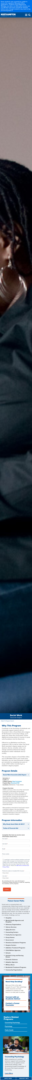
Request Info (24, 1078)
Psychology (8, 1026)
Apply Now (8, 1078)
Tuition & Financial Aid (10, 828)
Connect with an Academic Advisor (13, 998)
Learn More (9, 1073)
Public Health (9, 1030)
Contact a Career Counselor (12, 1004)
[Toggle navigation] (26, 15)
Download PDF (15, 783)
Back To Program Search (7, 721)
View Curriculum (17, 781)
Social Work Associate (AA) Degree (14, 775)
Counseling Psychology (12, 1023)
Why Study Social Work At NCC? (14, 824)
